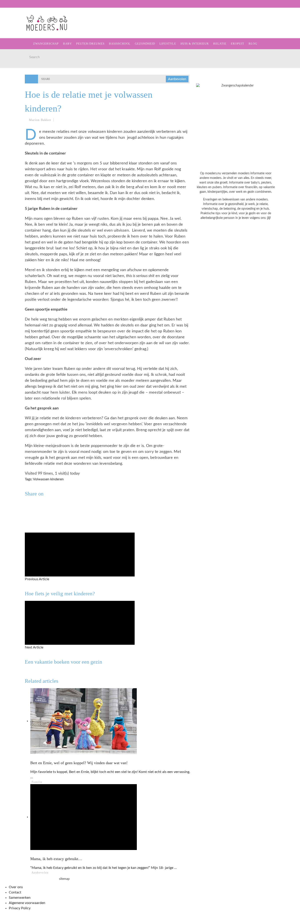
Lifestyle (16, 74)
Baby (67, 43)
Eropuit (14, 101)
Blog (11, 110)
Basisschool (18, 56)
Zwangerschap (20, 29)
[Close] (6, 6)
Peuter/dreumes (90, 43)
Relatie (14, 92)
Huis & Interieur (22, 83)
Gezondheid (18, 65)
